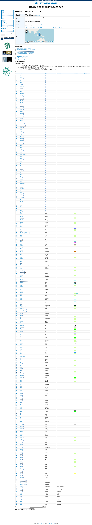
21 (16, 89)
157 (16, 177)
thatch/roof (22, 105)
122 (16, 349)
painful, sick (22, 183)
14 (16, 226)
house (21, 104)
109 (16, 333)
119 (16, 343)
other (21, 204)
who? (21, 442)
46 (16, 268)
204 (16, 471)
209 (16, 479)
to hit (21, 118)
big (20, 391)
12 (16, 223)
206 (16, 475)
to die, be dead (23, 306)
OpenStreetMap (50, 41)
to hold (21, 143)
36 (16, 252)
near (21, 420)
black (21, 380)
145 (16, 377)
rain (20, 365)
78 (16, 125)
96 (16, 316)
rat (20, 324)
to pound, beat (23, 310)
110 (16, 156)
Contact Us (4, 16)
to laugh (21, 247)
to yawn (21, 102)
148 (16, 381)
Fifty (20, 212)
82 (16, 131)
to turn (21, 79)
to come (21, 219)
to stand (21, 279)
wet (20, 172)
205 (16, 473)
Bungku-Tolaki (53, 27)
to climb (21, 197)
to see (21, 268)
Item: (46, 73)
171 (16, 195)
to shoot (21, 115)
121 (16, 346)
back (21, 84)
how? (21, 447)
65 (16, 302)
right (21, 77)
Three (21, 461)
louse (21, 331)
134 (16, 167)
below (21, 493)
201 (16, 464)
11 (16, 82)
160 (16, 183)
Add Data (4, 28)
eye (20, 267)
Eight (21, 471)
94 (16, 150)
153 (16, 391)
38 (16, 96)
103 (16, 325)
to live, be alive (23, 122)
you (20, 203)
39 (16, 98)
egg (20, 319)
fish (20, 334)
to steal (21, 120)
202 (16, 468)
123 (16, 163)
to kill (21, 305)
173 (16, 199)
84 (16, 134)
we (20, 496)
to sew (21, 109)
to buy (21, 147)
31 (16, 244)
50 (16, 275)
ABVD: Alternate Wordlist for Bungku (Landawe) (26, 49)
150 (16, 384)
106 (16, 329)
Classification (5, 24)
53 (16, 280)
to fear (21, 91)
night (21, 410)
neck (21, 238)
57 (16, 286)
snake (21, 329)
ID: (16, 73)
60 (16, 293)
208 (16, 212)
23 (16, 235)
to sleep (21, 270)
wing (21, 152)
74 (16, 305)
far (20, 423)
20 (16, 232)
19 (16, 87)
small (21, 390)
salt (20, 352)
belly (21, 226)
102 (16, 324)
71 (16, 116)
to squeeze (22, 142)
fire (20, 371)
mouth (21, 242)
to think (21, 89)
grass (21, 161)
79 (16, 308)
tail (20, 328)
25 (16, 238)
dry (20, 370)
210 (16, 482)
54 (16, 282)
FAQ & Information (5, 14)
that (20, 415)
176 (16, 493)
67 (16, 109)
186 (16, 203)
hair (20, 239)
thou (21, 501)
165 (16, 186)
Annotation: (59, 73)
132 (16, 165)
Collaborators (5, 12)
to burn (21, 373)
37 (16, 257)
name (21, 296)
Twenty (21, 477)
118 (16, 161)
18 (16, 230)
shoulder (21, 87)
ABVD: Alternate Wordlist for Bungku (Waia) (25, 53)
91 (16, 147)
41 (16, 261)
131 (16, 363)
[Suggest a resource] (21, 59)
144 (16, 373)
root (20, 337)
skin (20, 223)
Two (20, 459)
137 (16, 170)
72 (16, 118)
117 (16, 341)
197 (16, 453)
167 (16, 410)
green (21, 387)
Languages (4, 20)
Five (21, 464)
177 (16, 412)
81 (16, 129)
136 (16, 366)
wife (20, 288)
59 (16, 291)
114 (16, 335)
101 (16, 322)
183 (16, 501)
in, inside (21, 201)
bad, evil (21, 186)
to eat (21, 257)
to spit (21, 252)
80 (16, 127)
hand (21, 213)
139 (16, 368)
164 (16, 407)
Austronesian (48, 0)
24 (16, 236)
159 (16, 181)
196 (16, 210)
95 (16, 313)
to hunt (21, 113)
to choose (22, 136)
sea (20, 350)
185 (16, 496)
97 (16, 318)
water (21, 349)
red (20, 383)
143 (16, 371)
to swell (21, 140)
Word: (21, 73)
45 (16, 267)
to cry (21, 248)
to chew (21, 97)
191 (16, 446)
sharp (21, 129)
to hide (21, 196)
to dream (21, 275)
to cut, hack (22, 125)
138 (16, 486)
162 (16, 402)
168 (16, 190)
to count (21, 210)
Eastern (42, 27)
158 (16, 179)
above (21, 411)
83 (16, 132)
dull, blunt (22, 131)
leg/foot (21, 215)
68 (16, 111)
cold (21, 368)
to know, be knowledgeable (25, 232)
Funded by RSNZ (7, 64)
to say (21, 298)
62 (16, 105)
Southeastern (47, 27)
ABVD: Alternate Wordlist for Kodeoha (24, 55)
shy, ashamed (22, 185)
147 (16, 380)
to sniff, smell (22, 95)
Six (20, 468)
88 (16, 141)
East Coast (61, 27)
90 (16, 145)
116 (16, 338)
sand (21, 346)
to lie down (22, 271)
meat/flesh (22, 325)
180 (16, 423)
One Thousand (23, 482)
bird (20, 318)
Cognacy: (76, 73)
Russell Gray (51, 523)
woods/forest (22, 356)
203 (16, 470)
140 (16, 370)
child (21, 285)
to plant (21, 134)
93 (16, 309)
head (21, 236)
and (20, 206)
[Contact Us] (54, 523)
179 (16, 420)
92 (16, 149)
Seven (21, 470)
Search (3, 22)
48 (16, 270)
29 (16, 95)
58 (16, 288)
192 (16, 206)
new (21, 405)
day (20, 190)
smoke (21, 377)
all (20, 446)
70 (16, 114)
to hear (21, 265)
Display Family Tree (6, 30)
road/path (22, 218)
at (20, 199)
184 (16, 431)
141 (16, 172)
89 (16, 143)
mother (21, 291)
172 (16, 197)
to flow (21, 163)
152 (16, 390)
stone (21, 344)
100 (16, 152)
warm (21, 486)
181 (16, 424)
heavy (21, 174)
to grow (21, 138)
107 (16, 154)
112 (16, 158)
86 (16, 138)
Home (3, 10)
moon (21, 360)
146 (16, 378)
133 (16, 365)
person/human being (24, 280)
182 (16, 429)
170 (16, 194)
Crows (52, 0)
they (21, 435)
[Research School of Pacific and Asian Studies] (7, 53)
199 (16, 461)
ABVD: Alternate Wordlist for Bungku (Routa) (25, 50)
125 (16, 352)
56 (16, 285)
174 (16, 201)
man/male (22, 282)
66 (16, 107)
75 (16, 306)
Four (21, 462)
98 (16, 319)
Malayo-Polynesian (34, 27)
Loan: (85, 73)
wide (21, 181)
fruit (20, 341)
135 (16, 168)
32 (16, 245)
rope (21, 302)
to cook (21, 98)
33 (16, 247)
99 (16, 321)
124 (16, 350)
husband (21, 286)
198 (16, 459)
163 (16, 405)
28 (16, 93)
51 (16, 276)
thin (20, 176)
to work (21, 133)
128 (16, 357)
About (3, 11)
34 (16, 248)
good (21, 407)
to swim (21, 222)
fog (20, 165)
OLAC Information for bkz (21, 57)
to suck (21, 100)
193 (16, 208)
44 (16, 265)
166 (16, 188)
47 (16, 102)
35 (16, 250)
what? (21, 437)
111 (16, 334)
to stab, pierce (22, 116)
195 (16, 449)
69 (16, 113)
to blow (21, 170)
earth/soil (22, 343)
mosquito (22, 333)
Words (3, 21)
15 (16, 228)
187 (16, 435)
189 (16, 442)
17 (16, 229)
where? (21, 424)
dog (20, 316)
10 (16, 80)
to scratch (22, 124)
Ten (20, 475)
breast (21, 230)
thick (21, 178)
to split (21, 127)
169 (16, 192)
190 (16, 204)
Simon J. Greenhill (41, 523)
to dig (21, 145)
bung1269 (38, 15)
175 (16, 411)
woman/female (23, 283)
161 (16, 185)
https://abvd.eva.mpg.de (39, 0)
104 (16, 327)
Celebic (39, 27)
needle (21, 111)
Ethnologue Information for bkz (23, 56)
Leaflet (26, 41)
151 (16, 387)
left (20, 75)
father (21, 293)
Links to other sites (6, 13)
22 (16, 91)
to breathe (22, 93)
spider (21, 156)
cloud (21, 364)
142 (16, 174)
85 (16, 136)
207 (16, 477)
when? (21, 194)
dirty (21, 80)
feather (21, 321)
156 (16, 176)
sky (20, 357)
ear (20, 264)
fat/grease (22, 327)
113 (16, 159)
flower (21, 338)
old (20, 402)
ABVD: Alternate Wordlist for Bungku (24, 48)
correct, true (22, 188)
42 (16, 100)
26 (16, 239)
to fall (21, 313)
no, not (21, 449)
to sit (21, 276)
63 (16, 296)
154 (16, 393)
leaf (20, 335)
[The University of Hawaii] (7, 46)
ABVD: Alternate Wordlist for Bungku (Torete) (25, 52)
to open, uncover (23, 149)
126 (16, 353)
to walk (21, 216)
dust (21, 82)
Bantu (56, 0)
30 (16, 242)
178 (16, 415)
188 (16, 437)
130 (16, 362)
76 (16, 122)
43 (16, 264)
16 (16, 86)
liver (21, 229)
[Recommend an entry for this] (45, 75)
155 (16, 398)
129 (16, 360)
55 (16, 283)
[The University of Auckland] (7, 39)
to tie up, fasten (23, 107)
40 (16, 258)
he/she (21, 431)
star (20, 362)
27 (16, 241)
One (21, 453)
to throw (21, 151)
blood (21, 235)
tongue (21, 245)
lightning (21, 168)
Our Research (5, 17)
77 (16, 123)
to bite (21, 261)
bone (21, 228)
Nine (21, 473)
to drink (21, 258)
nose (21, 241)
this (20, 412)
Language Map (5, 26)
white (21, 381)
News (3, 18)
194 (16, 447)
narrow (21, 179)
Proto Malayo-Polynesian (39, 24)
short (21, 393)
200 (16, 462)
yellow (21, 384)
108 (16, 331)
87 (16, 140)
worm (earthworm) (23, 154)
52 (16, 279)
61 (16, 104)
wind (21, 366)
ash (20, 378)
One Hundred (22, 479)
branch (21, 160)
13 (16, 84)
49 (16, 271)
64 (16, 298)
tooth (21, 244)
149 (16, 383)
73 (16, 120)
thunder (21, 167)
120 (16, 344)
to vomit (21, 250)
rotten (21, 158)
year (21, 192)
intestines (22, 86)
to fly (21, 322)
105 (16, 328)
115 (16, 337)
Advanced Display (5, 23)
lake (21, 353)
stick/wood (22, 308)
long (21, 398)
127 (16, 356)
